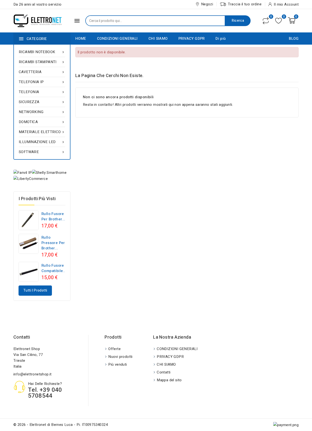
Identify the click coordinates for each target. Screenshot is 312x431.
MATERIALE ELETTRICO (42, 132)
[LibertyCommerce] (30, 179)
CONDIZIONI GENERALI (117, 38)
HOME (80, 38)
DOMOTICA (42, 122)
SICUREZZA (42, 102)
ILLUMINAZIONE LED (42, 142)
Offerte (114, 349)
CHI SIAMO (158, 38)
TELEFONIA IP (42, 82)
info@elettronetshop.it (32, 374)
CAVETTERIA (42, 72)
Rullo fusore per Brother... (53, 216)
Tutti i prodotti (35, 290)
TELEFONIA (42, 92)
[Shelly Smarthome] (49, 172)
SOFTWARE (42, 152)
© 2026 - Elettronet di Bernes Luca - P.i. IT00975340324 (60, 424)
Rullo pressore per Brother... (53, 243)
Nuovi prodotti (120, 356)
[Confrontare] (265, 20)
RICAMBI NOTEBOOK (42, 52)
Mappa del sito (169, 380)
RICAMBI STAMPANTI (42, 62)
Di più (220, 38)
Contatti (21, 337)
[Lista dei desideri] (278, 20)
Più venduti (117, 364)
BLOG (294, 38)
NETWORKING (42, 112)
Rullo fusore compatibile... (53, 268)
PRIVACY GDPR (191, 38)
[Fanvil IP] (22, 172)
